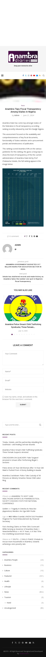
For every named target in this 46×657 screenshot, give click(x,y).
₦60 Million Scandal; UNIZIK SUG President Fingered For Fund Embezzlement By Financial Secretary (22, 518)
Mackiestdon (24, 653)
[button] (6, 315)
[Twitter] (26, 75)
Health (24, 581)
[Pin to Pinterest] (34, 236)
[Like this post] (26, 236)
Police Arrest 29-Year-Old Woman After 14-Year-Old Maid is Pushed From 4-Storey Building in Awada (23, 469)
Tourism (24, 597)
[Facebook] (23, 75)
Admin (16, 115)
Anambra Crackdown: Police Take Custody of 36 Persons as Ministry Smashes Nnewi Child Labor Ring (21, 477)
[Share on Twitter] (32, 236)
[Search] (43, 75)
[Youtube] (34, 75)
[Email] (37, 75)
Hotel (25, 603)
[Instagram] (28, 75)
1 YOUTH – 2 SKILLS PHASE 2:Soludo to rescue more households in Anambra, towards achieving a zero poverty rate (22, 541)
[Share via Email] (37, 236)
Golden (5, 509)
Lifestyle (24, 586)
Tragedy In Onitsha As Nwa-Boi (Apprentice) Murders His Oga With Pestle (19, 510)
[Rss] (39, 75)
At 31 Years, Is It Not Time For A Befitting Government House (21, 532)
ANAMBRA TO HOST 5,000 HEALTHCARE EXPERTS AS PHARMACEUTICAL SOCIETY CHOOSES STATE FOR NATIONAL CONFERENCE (20, 500)
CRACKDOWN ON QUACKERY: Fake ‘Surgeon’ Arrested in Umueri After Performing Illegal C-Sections (20, 460)
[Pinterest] (31, 75)
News (24, 592)
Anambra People (24, 560)
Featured (24, 576)
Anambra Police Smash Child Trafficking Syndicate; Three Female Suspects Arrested (22, 451)
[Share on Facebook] (29, 236)
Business (24, 565)
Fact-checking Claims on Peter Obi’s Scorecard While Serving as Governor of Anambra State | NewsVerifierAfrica (20, 529)
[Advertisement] (23, 23)
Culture (24, 570)
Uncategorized (24, 608)
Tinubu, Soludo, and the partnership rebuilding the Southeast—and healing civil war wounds (22, 443)
